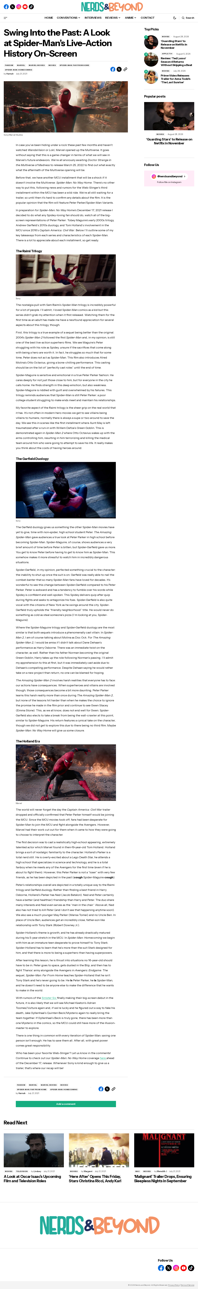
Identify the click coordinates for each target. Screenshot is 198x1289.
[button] (5, 17)
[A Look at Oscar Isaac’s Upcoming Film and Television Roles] (34, 1150)
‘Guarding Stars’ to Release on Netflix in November (174, 45)
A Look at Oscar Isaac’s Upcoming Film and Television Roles (32, 1178)
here (103, 1058)
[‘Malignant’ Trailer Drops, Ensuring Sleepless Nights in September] (164, 1150)
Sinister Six (49, 998)
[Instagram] (19, 7)
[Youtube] (25, 7)
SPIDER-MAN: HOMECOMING (18, 70)
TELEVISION (22, 1171)
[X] (12, 7)
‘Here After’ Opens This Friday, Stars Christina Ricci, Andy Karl (95, 1178)
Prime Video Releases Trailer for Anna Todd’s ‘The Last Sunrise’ (175, 79)
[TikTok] (31, 7)
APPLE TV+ (167, 54)
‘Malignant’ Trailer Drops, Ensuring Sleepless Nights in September (163, 1178)
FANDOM (9, 65)
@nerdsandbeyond (170, 176)
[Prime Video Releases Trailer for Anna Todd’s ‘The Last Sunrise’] (151, 77)
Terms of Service (187, 1285)
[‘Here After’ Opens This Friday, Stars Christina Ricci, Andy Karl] (99, 1150)
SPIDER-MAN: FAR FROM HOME (74, 65)
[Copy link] (125, 69)
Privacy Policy (174, 1285)
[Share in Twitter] (119, 69)
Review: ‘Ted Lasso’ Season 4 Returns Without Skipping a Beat (176, 62)
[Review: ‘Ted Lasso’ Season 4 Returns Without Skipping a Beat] (151, 60)
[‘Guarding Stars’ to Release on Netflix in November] (151, 42)
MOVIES (52, 65)
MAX (137, 1171)
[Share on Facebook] (112, 69)
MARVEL (21, 65)
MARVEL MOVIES (37, 65)
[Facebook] (6, 7)
